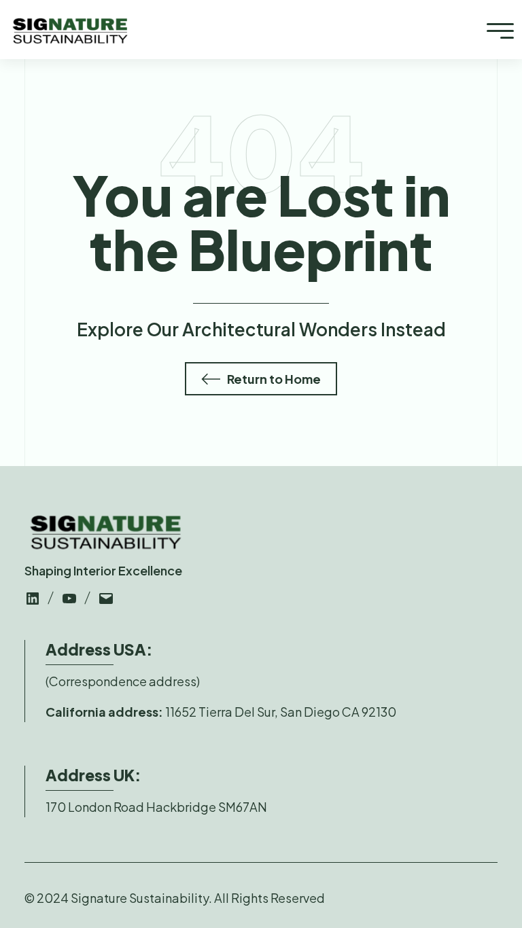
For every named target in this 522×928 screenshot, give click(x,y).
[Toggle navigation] (500, 29)
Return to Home (274, 379)
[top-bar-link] (32, 597)
